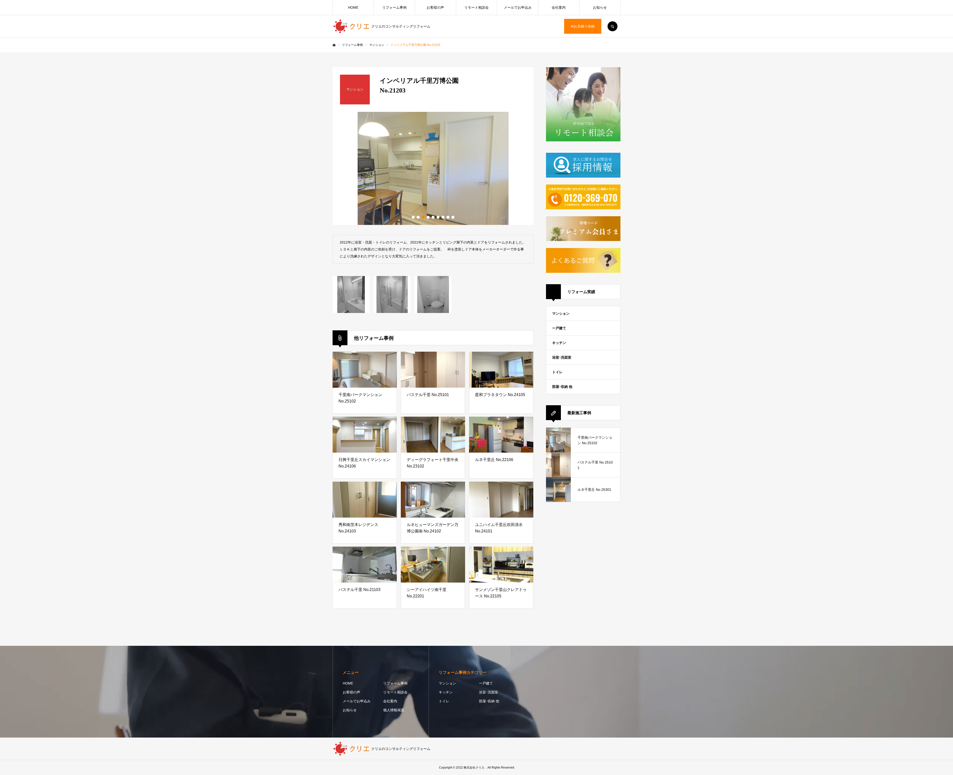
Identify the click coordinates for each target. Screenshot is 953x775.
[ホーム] (334, 45)
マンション (561, 313)
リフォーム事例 (394, 7)
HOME (353, 7)
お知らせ (600, 7)
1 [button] (413, 217)
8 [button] (447, 217)
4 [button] (428, 217)
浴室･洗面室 (561, 357)
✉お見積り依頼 (583, 26)
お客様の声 (435, 7)
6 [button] (438, 217)
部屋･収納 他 (562, 387)
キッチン (559, 343)
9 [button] (452, 217)
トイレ (557, 372)
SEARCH (612, 26)
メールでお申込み (518, 7)
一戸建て (559, 328)
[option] (433, 168)
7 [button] (443, 217)
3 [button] (423, 217)
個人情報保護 (393, 710)
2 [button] (418, 217)
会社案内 (559, 7)
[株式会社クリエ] (352, 26)
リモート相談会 (476, 7)
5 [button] (433, 217)
